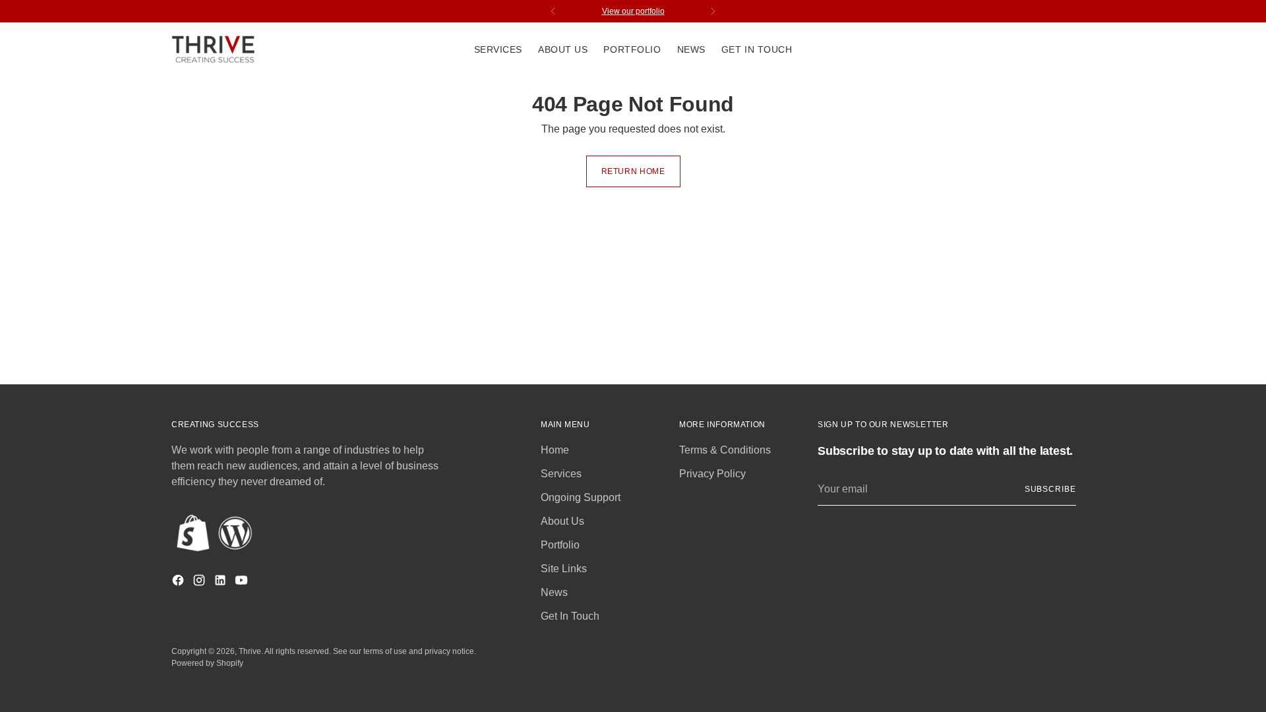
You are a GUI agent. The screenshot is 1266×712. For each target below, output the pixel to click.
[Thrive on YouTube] (243, 582)
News (554, 592)
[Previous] (553, 11)
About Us (562, 521)
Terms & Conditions (725, 450)
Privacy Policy (712, 473)
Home (555, 450)
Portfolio (560, 544)
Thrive (250, 651)
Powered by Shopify (207, 663)
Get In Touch (570, 616)
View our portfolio (633, 11)
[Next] (712, 11)
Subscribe (1050, 489)
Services (561, 473)
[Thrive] (214, 50)
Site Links (564, 568)
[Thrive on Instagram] (200, 582)
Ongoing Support (580, 497)
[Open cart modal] (1087, 50)
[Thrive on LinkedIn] (221, 582)
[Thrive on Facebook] (179, 582)
